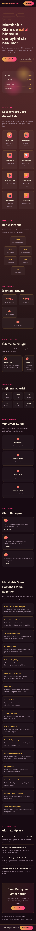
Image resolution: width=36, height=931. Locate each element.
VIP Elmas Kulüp (25, 59)
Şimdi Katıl (28, 3)
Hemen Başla (18, 908)
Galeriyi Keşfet (9, 59)
